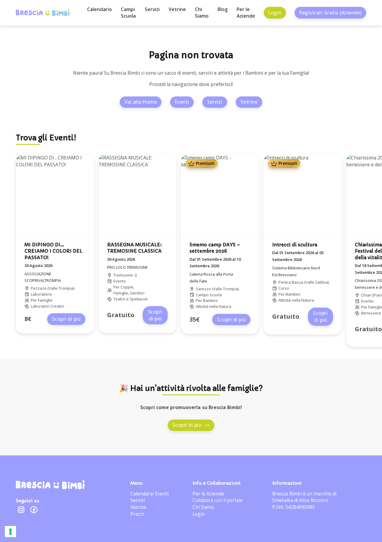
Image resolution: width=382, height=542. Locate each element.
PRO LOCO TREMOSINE (127, 267)
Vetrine (177, 9)
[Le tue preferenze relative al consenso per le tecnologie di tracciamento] (10, 531)
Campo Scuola (209, 294)
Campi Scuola (128, 12)
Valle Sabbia (316, 282)
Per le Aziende (246, 12)
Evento (119, 281)
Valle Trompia (61, 288)
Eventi (182, 102)
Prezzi (137, 514)
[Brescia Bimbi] (50, 484)
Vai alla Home (140, 102)
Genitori (137, 293)
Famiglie (45, 300)
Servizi (152, 9)
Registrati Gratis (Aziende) (330, 12)
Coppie (127, 287)
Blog (223, 9)
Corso (283, 288)
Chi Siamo (202, 12)
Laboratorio (41, 294)
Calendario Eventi (149, 493)
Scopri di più (66, 319)
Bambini (210, 300)
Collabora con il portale (217, 500)
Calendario (99, 9)
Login (274, 12)
